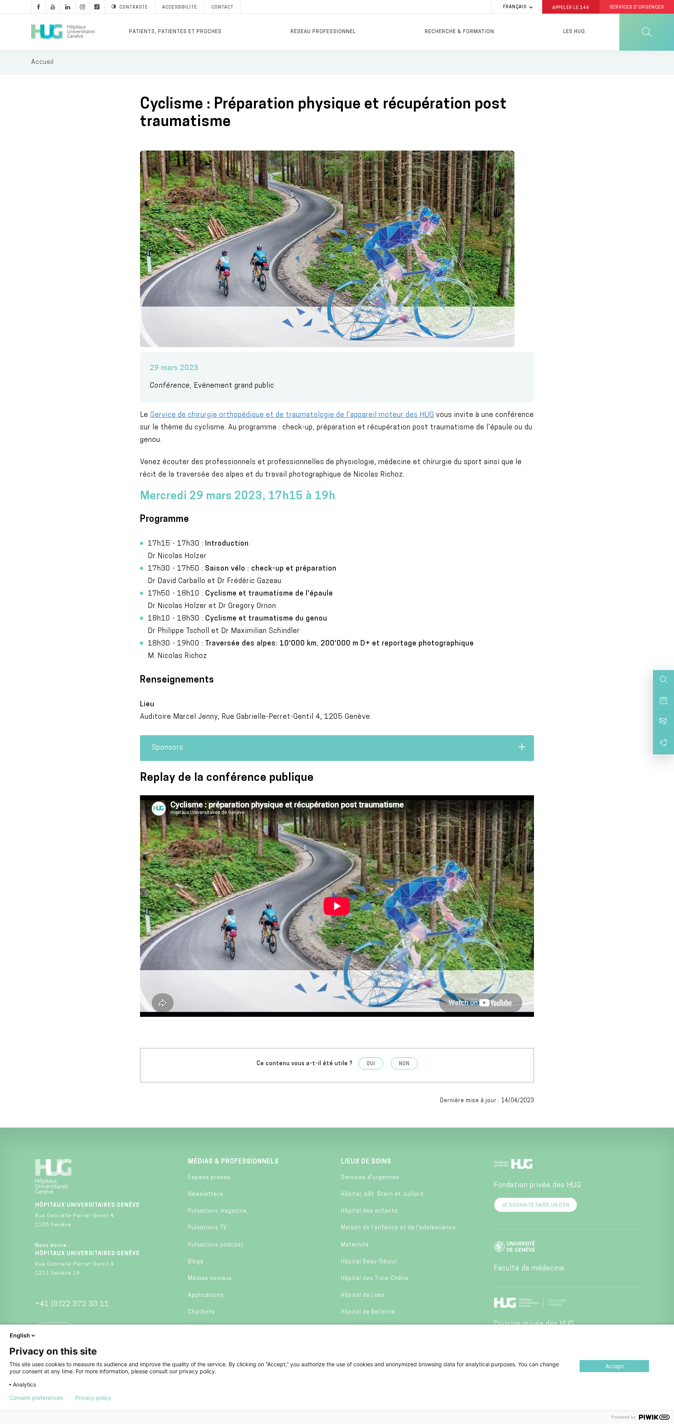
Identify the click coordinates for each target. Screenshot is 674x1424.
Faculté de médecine (529, 1268)
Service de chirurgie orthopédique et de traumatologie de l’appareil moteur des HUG (292, 415)
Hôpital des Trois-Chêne (375, 1279)
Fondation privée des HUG (537, 1185)
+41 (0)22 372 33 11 (72, 1304)
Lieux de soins (366, 1162)
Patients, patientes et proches (175, 31)
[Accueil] (63, 32)
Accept (614, 1366)
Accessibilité (179, 7)
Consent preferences (36, 1398)
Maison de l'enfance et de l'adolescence (398, 1228)
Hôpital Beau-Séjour (369, 1262)
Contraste (133, 7)
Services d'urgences (370, 1178)
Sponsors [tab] (167, 748)
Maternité (355, 1245)
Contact (222, 7)
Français (515, 7)
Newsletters (205, 1194)
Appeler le (570, 7)
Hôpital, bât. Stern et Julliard (382, 1194)
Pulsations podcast (216, 1245)
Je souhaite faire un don (535, 1205)
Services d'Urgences (637, 7)
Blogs (196, 1262)
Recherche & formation (459, 31)
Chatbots (201, 1312)
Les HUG (574, 31)
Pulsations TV (207, 1228)
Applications (206, 1295)
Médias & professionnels (233, 1162)
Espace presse (209, 1178)
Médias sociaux (210, 1279)
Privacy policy (93, 1398)
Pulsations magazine (217, 1211)
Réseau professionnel (323, 31)
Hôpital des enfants (369, 1211)
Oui (371, 1064)
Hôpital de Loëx (363, 1295)
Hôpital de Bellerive (368, 1312)
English (20, 1335)
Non (404, 1064)
